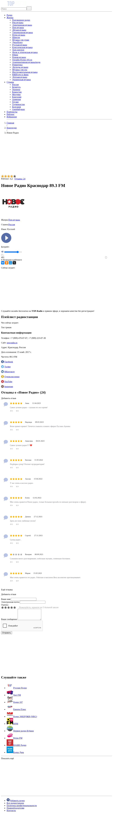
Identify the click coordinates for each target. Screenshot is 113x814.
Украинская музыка (21, 79)
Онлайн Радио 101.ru (22, 60)
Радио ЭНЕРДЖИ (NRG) (25, 716)
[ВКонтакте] (2, 262)
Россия (15, 84)
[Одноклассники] (6, 262)
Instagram (8, 386)
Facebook (8, 362)
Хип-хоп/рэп (18, 50)
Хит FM (17, 695)
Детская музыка (19, 77)
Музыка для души (20, 40)
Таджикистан (18, 104)
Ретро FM (17, 738)
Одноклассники (11, 376)
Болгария (16, 107)
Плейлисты (12, 112)
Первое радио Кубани (23, 731)
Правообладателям (15, 808)
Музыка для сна (19, 69)
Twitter (7, 367)
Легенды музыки (20, 67)
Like (110, 257)
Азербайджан (18, 109)
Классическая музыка (22, 47)
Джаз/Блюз (17, 42)
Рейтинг (10, 114)
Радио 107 (18, 702)
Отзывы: (19, 179)
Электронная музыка (22, 25)
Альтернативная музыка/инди (26, 62)
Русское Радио (20, 688)
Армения (16, 99)
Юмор (15, 55)
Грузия (15, 102)
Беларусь (16, 87)
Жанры (10, 17)
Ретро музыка (18, 35)
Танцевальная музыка (22, 32)
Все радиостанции (15, 803)
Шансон (16, 37)
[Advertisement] (56, 155)
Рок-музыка (17, 22)
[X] (14, 262)
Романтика (17, 65)
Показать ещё (7, 758)
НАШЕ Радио (19, 745)
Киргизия (16, 97)
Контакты (11, 810)
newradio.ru (12, 343)
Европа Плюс (19, 709)
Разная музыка (19, 57)
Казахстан (17, 92)
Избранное (12, 117)
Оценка (4, 605)
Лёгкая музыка (19, 30)
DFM (15, 724)
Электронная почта (10, 602)
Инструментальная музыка (24, 72)
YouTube (8, 381)
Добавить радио (17, 800)
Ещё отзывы (7, 589)
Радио (9, 15)
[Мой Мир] (10, 262)
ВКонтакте (9, 371)
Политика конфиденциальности (22, 805)
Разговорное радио (21, 20)
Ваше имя (5, 599)
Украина (16, 89)
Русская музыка (19, 45)
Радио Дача (18, 752)
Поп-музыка (18, 27)
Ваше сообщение (9, 619)
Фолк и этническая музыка (25, 52)
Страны (10, 82)
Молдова (16, 94)
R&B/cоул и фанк (20, 74)
